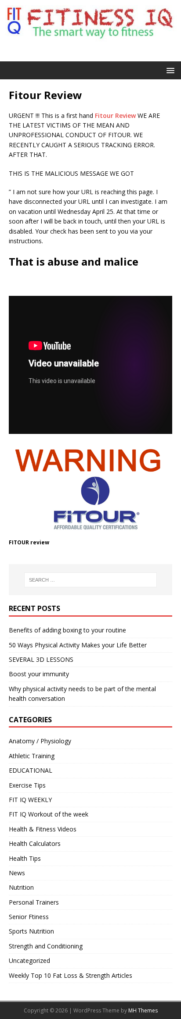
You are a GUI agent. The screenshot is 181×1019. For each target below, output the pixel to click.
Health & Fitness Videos (42, 829)
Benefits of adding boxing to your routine (67, 630)
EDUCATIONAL (30, 770)
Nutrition (21, 887)
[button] (169, 70)
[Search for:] (90, 579)
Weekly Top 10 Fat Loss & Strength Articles (70, 975)
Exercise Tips (27, 785)
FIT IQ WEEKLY (30, 799)
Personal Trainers (34, 902)
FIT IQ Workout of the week (48, 814)
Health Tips (25, 858)
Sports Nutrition (31, 931)
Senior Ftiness (29, 916)
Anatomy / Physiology (40, 741)
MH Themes (143, 1010)
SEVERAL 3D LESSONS (41, 659)
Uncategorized (29, 960)
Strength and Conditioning (46, 946)
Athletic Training (31, 756)
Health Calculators (35, 843)
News (17, 873)
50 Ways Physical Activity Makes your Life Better (78, 645)
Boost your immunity (39, 674)
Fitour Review (115, 115)
